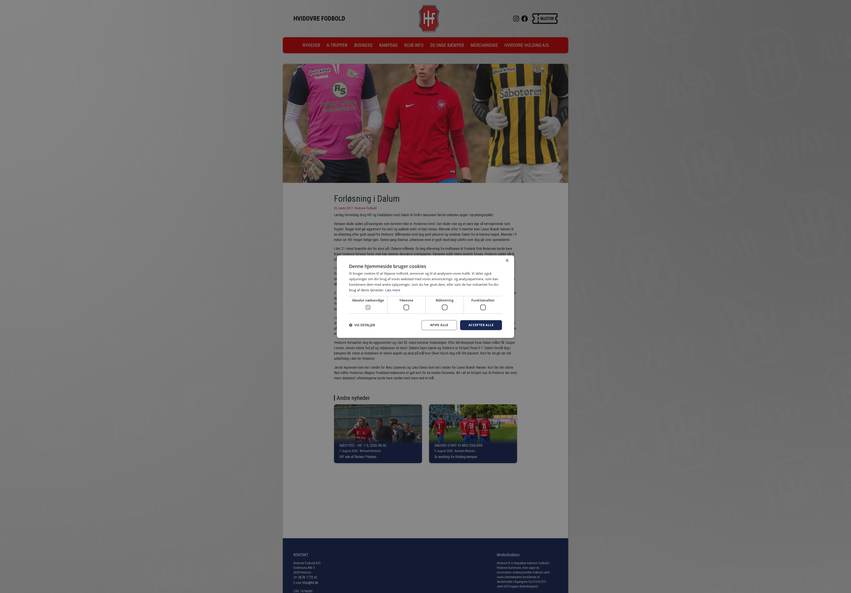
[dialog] (425, 296)
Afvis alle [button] (439, 325)
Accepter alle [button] (481, 325)
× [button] (507, 260)
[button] (362, 325)
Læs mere (392, 290)
